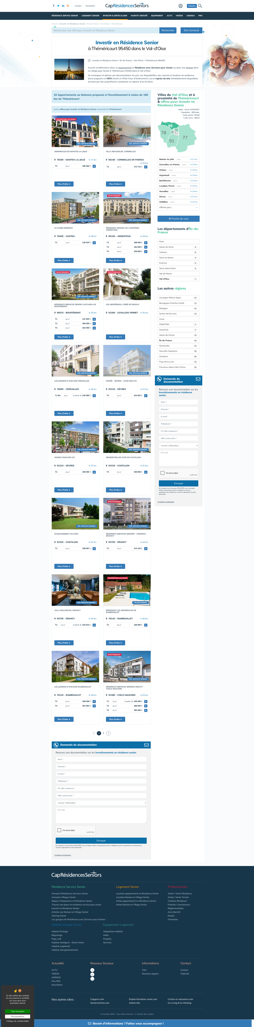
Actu (169, 15)
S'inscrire (191, 6)
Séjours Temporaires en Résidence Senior (72, 901)
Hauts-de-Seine (177, 247)
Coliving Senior (59, 915)
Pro (200, 15)
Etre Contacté (191, 30)
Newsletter (90, 6)
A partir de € (84, 395)
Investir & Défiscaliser (115, 15)
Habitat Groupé (139, 15)
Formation (173, 919)
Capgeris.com (97, 999)
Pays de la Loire (177, 361)
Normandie (177, 345)
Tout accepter (17, 1011)
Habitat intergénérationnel (65, 950)
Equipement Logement (118, 924)
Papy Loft (56, 938)
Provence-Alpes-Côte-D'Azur (177, 367)
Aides (106, 935)
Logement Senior (90, 15)
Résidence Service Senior (65, 15)
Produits (107, 938)
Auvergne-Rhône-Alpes (177, 297)
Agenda (191, 15)
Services (107, 942)
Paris (161, 241)
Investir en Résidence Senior (65, 908)
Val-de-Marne (165, 273)
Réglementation (175, 908)
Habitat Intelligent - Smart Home (68, 942)
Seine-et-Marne (177, 257)
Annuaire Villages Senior (64, 897)
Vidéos (179, 15)
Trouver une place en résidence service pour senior (76, 904)
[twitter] (58, 6)
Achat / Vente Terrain (178, 897)
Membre (182, 6)
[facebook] (54, 6)
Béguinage (57, 935)
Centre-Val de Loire (177, 313)
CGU (144, 970)
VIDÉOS (55, 973)
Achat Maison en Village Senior (131, 904)
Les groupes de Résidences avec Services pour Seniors (78, 919)
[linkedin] (63, 6)
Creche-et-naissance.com (180, 999)
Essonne (177, 263)
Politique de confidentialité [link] (17, 1021)
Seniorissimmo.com (99, 1003)
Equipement (157, 15)
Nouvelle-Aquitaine (177, 351)
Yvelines (177, 252)
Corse (161, 319)
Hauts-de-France (177, 335)
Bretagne (177, 308)
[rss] (68, 6)
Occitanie (177, 356)
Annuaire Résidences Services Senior (70, 893)
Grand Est (177, 329)
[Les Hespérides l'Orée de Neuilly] (127, 284)
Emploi (171, 915)
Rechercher (168, 30)
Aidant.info (134, 1003)
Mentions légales (150, 973)
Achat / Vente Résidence (180, 893)
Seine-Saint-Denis (177, 268)
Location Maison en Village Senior (132, 897)
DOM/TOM (177, 324)
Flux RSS (56, 981)
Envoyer (101, 840)
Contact (78, 6)
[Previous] (94, 733)
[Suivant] (108, 733)
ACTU (55, 970)
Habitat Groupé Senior (67, 924)
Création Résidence (177, 901)
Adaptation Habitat (113, 931)
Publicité (185, 973)
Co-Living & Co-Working (179, 1003)
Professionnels (177, 887)
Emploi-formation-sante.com (143, 999)
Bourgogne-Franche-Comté (177, 303)
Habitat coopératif (61, 946)
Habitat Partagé (60, 931)
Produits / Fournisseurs (179, 904)
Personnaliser (17, 1016)
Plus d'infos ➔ (64, 184)
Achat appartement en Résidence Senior (136, 901)
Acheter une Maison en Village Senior (70, 912)
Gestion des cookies (145, 1014)
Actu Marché (174, 912)
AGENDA (56, 977)
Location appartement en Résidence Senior (137, 893)
